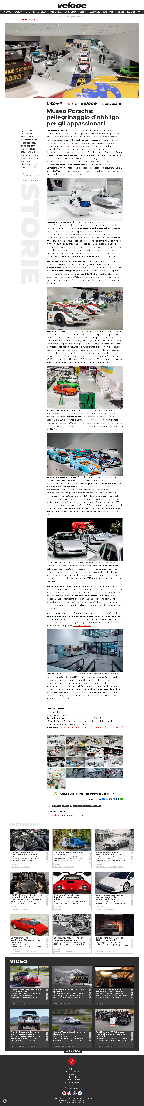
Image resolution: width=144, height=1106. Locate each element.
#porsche (75, 806)
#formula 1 (58, 952)
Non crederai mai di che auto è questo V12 (68, 990)
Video (42, 12)
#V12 (69, 1003)
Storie (30, 12)
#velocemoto (78, 17)
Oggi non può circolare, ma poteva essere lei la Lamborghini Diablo (110, 897)
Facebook (75, 1093)
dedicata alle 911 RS (82, 626)
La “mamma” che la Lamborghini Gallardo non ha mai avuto (25, 940)
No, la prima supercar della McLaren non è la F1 (109, 939)
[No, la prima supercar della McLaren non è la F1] (114, 925)
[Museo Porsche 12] (94, 762)
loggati (58, 815)
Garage (94, 12)
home (24, 19)
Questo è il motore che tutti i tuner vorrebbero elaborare (25, 853)
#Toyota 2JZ (25, 866)
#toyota (15, 866)
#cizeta (100, 909)
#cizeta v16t (109, 909)
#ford (99, 1046)
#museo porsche (60, 806)
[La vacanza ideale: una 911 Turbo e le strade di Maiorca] (114, 977)
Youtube (64, 1093)
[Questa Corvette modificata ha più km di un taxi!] (29, 977)
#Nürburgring (108, 1046)
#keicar (57, 909)
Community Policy (72, 1082)
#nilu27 (63, 1003)
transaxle (51, 413)
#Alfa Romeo (101, 866)
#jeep (13, 1046)
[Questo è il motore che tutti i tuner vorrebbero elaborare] (29, 840)
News (7, 12)
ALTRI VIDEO (73, 1051)
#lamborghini (16, 952)
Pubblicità (72, 1085)
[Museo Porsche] (72, 60)
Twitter (80, 1093)
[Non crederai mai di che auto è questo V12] (72, 977)
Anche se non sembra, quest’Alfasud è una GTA (108, 853)
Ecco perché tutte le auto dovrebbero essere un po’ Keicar (66, 897)
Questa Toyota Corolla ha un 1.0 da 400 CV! (69, 1033)
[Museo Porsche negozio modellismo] (75, 773)
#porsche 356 (68, 866)
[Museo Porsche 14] (56, 773)
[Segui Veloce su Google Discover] (85, 103)
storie (32, 19)
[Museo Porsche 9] (56, 762)
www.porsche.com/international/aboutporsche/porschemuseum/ (91, 727)
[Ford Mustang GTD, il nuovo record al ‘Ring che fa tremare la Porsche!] (114, 1020)
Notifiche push (72, 1088)
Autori (72, 1069)
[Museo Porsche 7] (94, 751)
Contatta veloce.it (72, 1071)
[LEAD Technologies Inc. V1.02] (75, 740)
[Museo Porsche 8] (113, 751)
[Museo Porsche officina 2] (94, 773)
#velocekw (64, 17)
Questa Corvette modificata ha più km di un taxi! (26, 990)
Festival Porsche (54, 622)
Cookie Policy (72, 1077)
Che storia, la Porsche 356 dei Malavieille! (68, 853)
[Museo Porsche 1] (56, 740)
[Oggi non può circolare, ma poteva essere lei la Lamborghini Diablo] (114, 883)
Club (120, 12)
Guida (18, 12)
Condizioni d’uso (72, 1080)
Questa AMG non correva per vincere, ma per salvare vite (68, 939)
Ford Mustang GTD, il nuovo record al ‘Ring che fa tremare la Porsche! (111, 1034)
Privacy (72, 1074)
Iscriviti (108, 12)
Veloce (72, 5)
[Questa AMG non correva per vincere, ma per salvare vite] (72, 925)
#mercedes (24, 909)
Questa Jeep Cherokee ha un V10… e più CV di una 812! (25, 1033)
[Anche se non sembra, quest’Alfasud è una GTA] (114, 840)
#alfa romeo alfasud (116, 866)
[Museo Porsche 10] (75, 762)
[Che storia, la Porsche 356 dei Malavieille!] (72, 840)
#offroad (21, 1046)
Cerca (139, 12)
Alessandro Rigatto (30, 176)
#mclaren (100, 952)
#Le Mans (15, 909)
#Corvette (15, 1003)
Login (131, 12)
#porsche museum (91, 806)
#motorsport (59, 1046)
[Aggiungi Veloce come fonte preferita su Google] (84, 794)
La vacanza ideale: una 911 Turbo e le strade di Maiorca (110, 990)
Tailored (55, 12)
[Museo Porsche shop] (113, 773)
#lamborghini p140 (30, 952)
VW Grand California (77, 146)
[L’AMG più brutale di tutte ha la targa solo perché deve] (29, 883)
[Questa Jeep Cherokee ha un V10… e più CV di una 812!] (29, 1020)
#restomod (31, 1046)
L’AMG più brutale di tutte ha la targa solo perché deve (27, 896)
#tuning (24, 1003)
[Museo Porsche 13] (113, 762)
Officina (71, 12)
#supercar (110, 952)
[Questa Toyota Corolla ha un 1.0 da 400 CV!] (72, 1020)
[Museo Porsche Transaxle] (56, 783)
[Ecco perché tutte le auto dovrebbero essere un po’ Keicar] (72, 883)
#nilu (56, 1003)
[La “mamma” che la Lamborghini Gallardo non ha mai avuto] (29, 925)
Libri (83, 12)
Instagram (69, 1093)
